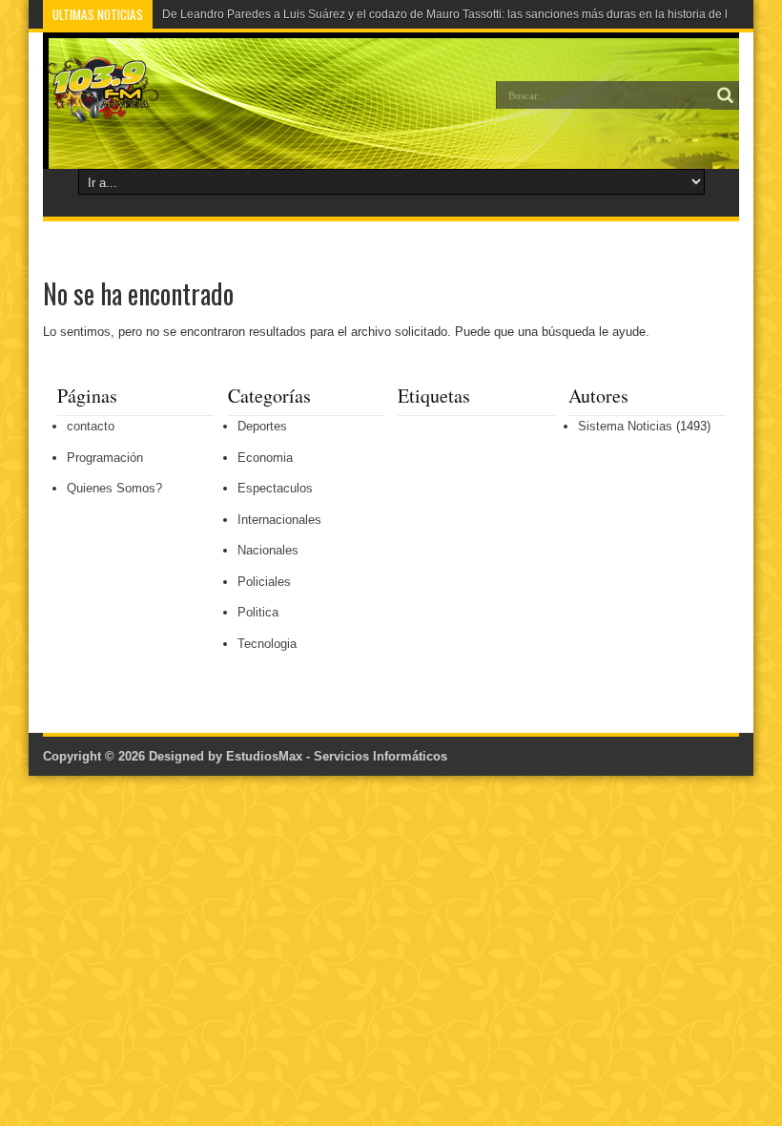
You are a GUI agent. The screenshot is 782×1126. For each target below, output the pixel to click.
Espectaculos (275, 488)
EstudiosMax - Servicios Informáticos (336, 756)
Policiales (264, 581)
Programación (105, 457)
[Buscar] (724, 95)
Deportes (262, 426)
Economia (265, 457)
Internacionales (279, 519)
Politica (257, 612)
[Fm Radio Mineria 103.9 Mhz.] (101, 109)
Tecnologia (267, 643)
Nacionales (267, 550)
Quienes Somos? (114, 488)
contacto (90, 426)
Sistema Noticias (625, 426)
